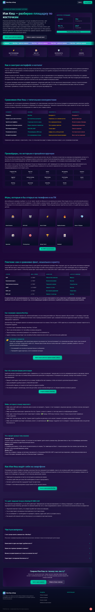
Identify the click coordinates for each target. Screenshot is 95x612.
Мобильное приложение (45, 602)
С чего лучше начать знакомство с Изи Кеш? (18, 534)
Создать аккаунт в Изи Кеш (47, 391)
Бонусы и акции (43, 600)
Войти (80, 2)
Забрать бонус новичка (55, 582)
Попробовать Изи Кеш (74, 31)
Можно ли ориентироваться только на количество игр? (21, 553)
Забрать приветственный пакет (36, 37)
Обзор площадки (44, 595)
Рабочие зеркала (44, 597)
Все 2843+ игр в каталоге (47, 248)
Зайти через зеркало (38, 582)
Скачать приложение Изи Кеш (47, 488)
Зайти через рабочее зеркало (13, 37)
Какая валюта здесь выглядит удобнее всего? (18, 543)
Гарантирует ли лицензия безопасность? (17, 558)
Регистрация (88, 2)
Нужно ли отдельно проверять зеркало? (16, 548)
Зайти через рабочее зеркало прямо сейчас (47, 357)
